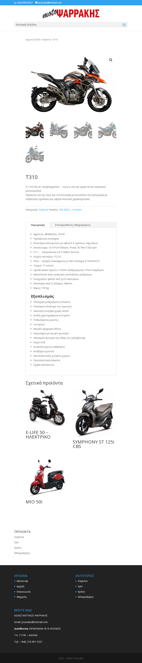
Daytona (46, 39)
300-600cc (65, 209)
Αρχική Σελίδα (33, 39)
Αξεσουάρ (22, 581)
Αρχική (20, 586)
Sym (16, 542)
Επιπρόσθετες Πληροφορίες (73, 225)
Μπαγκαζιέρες (22, 553)
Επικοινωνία (23, 591)
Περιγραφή (38, 225)
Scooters (77, 209)
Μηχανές (22, 596)
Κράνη (17, 547)
